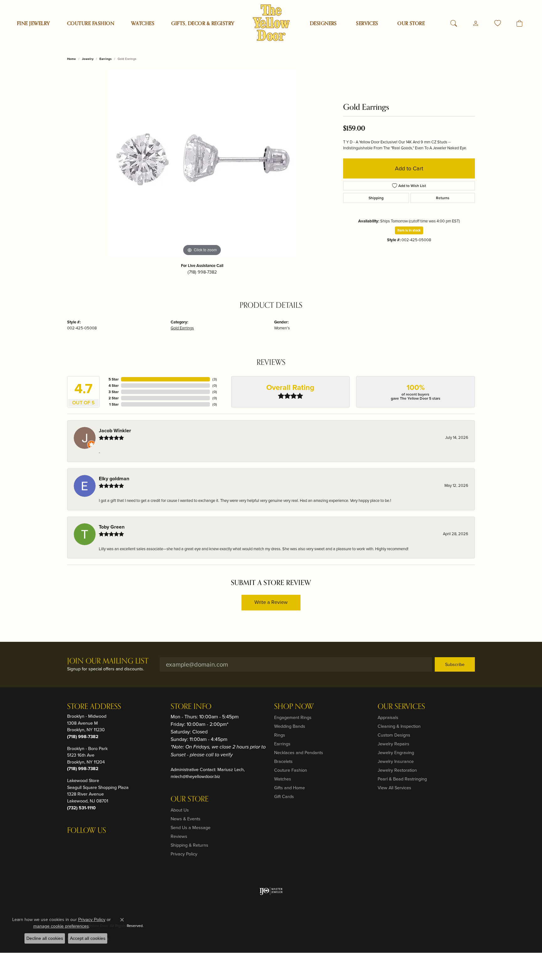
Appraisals (388, 717)
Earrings (105, 58)
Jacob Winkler (115, 430)
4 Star (114, 385)
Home (71, 58)
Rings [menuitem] (279, 735)
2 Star (114, 398)
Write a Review (271, 602)
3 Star (114, 392)
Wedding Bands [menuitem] (289, 726)
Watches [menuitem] (282, 778)
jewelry (87, 58)
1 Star (114, 404)
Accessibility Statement (452, 926)
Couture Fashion (90, 23)
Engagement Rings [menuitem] (292, 717)
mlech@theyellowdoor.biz (195, 776)
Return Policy (345, 926)
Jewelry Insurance (396, 761)
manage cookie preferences (61, 926)
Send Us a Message (190, 827)
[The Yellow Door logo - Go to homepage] (271, 22)
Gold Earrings (182, 328)
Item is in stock (409, 230)
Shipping (376, 198)
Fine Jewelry (33, 23)
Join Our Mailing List (107, 661)
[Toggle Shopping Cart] (519, 23)
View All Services (394, 787)
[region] (202, 163)
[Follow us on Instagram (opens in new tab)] (73, 843)
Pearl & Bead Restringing (402, 778)
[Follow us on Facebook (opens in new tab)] (88, 843)
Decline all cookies (44, 938)
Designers (323, 23)
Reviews (179, 836)
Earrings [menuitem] (282, 743)
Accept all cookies (87, 938)
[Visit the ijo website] (271, 891)
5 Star (114, 379)
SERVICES (367, 23)
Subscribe (455, 664)
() (214, 379)
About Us (180, 810)
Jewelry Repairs (393, 743)
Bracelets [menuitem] (283, 761)
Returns (442, 198)
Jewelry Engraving (396, 752)
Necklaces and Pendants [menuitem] (298, 752)
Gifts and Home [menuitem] (289, 787)
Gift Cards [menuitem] (284, 796)
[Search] (453, 23)
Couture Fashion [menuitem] (290, 770)
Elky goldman (114, 478)
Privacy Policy (184, 853)
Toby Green (112, 526)
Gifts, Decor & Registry (202, 23)
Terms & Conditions (408, 926)
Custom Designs (394, 735)
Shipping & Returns (189, 845)
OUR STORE (411, 23)
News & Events (185, 818)
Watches (142, 23)
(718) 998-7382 (202, 272)
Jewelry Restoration (397, 770)
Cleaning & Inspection (399, 726)
